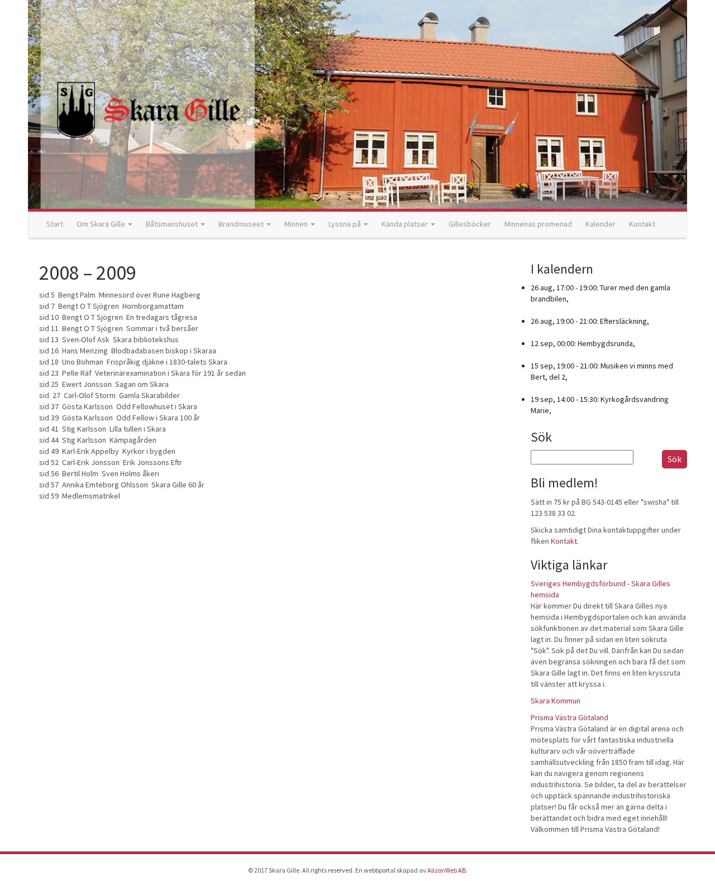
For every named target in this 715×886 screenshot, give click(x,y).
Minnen (296, 224)
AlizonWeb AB (446, 870)
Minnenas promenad (538, 224)
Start (54, 224)
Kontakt (642, 224)
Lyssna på (345, 224)
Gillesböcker (470, 224)
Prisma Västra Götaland (569, 717)
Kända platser (406, 224)
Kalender (600, 224)
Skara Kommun (555, 701)
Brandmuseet (241, 224)
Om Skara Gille (102, 224)
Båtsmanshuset (172, 224)
